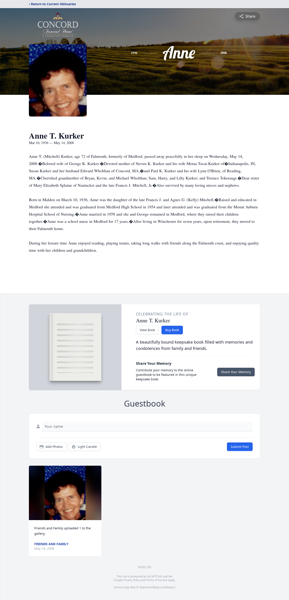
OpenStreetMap (149, 587)
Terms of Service (156, 580)
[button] (65, 493)
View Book (147, 330)
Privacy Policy (131, 580)
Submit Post (240, 446)
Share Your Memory (236, 372)
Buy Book (172, 330)
